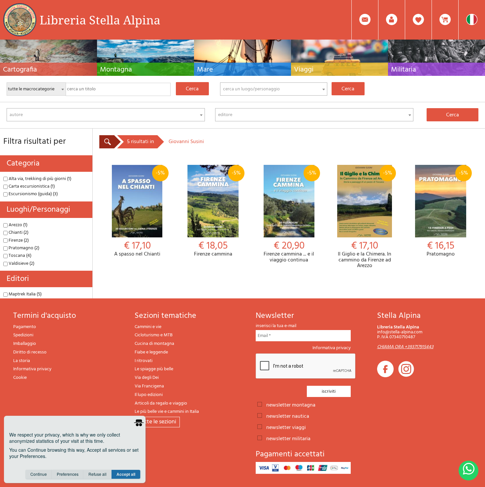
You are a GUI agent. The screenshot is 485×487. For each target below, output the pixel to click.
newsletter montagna (290, 404)
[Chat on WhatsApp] (468, 470)
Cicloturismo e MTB (154, 335)
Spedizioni (23, 335)
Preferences (68, 474)
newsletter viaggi (286, 427)
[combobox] (273, 89)
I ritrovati (143, 360)
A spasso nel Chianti (139, 213)
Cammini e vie (148, 326)
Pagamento (24, 326)
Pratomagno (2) (23, 248)
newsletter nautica (287, 415)
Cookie (20, 377)
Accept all (125, 474)
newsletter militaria (288, 438)
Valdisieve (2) (21, 263)
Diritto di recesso (30, 352)
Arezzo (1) (17, 225)
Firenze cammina (217, 213)
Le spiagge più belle (154, 369)
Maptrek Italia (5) (25, 294)
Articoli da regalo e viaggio (161, 403)
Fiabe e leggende (151, 352)
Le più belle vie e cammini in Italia (167, 411)
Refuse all (97, 474)
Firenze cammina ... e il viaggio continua (290, 216)
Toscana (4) (19, 255)
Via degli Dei (147, 377)
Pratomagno (447, 213)
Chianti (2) (18, 232)
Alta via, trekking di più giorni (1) (39, 179)
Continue (38, 474)
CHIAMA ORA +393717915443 (405, 347)
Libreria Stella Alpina (100, 20)
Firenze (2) (18, 240)
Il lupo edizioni (149, 394)
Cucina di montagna (154, 343)
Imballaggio (24, 343)
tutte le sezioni (157, 422)
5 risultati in (140, 141)
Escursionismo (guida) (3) (33, 194)
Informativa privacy (32, 369)
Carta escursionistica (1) (31, 186)
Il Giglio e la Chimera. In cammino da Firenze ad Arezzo (365, 219)
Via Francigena (149, 386)
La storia (21, 360)
